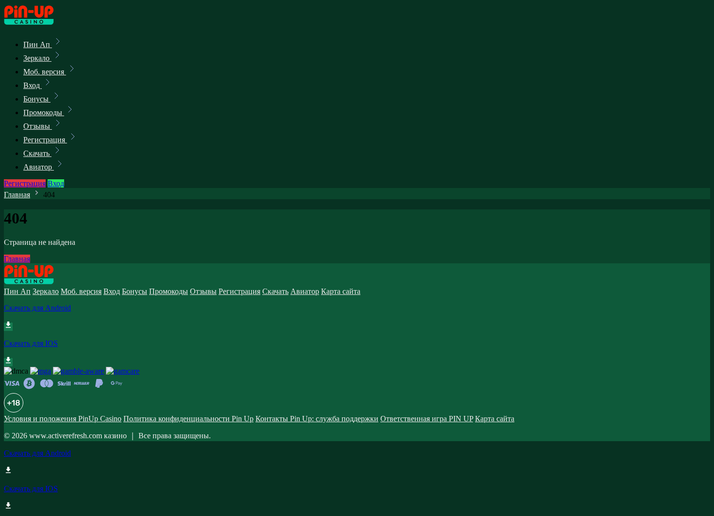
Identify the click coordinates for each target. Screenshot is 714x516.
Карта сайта (340, 291)
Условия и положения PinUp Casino (62, 418)
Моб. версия (44, 72)
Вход (32, 85)
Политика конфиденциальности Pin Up (188, 418)
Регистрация (45, 140)
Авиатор (38, 167)
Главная (17, 194)
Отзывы (37, 126)
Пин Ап (37, 44)
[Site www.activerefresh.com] (37, 23)
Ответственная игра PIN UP (426, 418)
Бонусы (37, 99)
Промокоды (43, 112)
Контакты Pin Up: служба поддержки (316, 418)
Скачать (37, 153)
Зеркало (37, 58)
